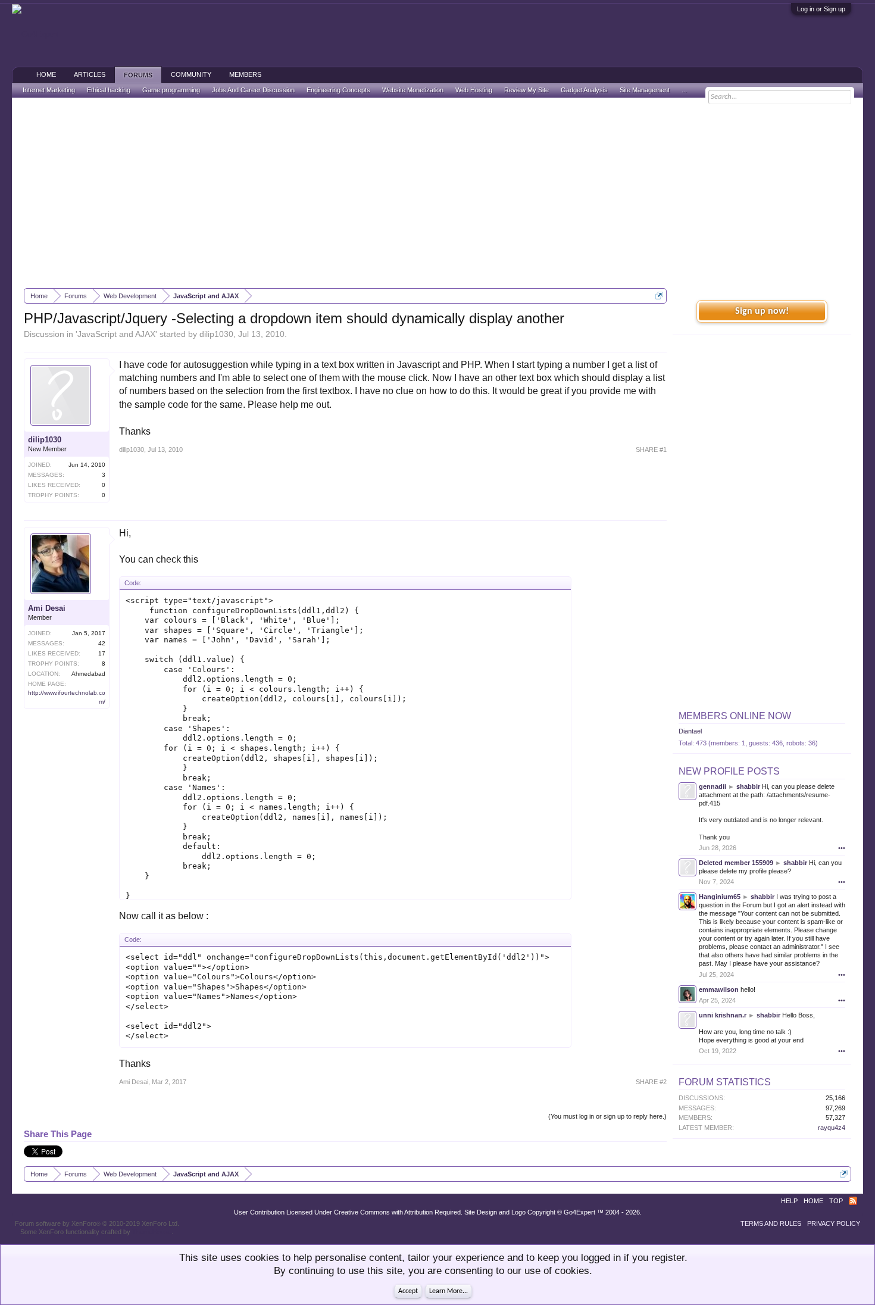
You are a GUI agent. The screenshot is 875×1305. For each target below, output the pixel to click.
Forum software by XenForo (97, 1223)
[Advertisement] (437, 193)
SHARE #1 (651, 449)
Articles (89, 74)
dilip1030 (216, 334)
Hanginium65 (719, 896)
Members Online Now (735, 716)
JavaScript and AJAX (116, 334)
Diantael (690, 731)
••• (841, 847)
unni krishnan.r (722, 1015)
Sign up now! (762, 311)
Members (245, 74)
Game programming (171, 89)
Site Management (645, 89)
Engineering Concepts (338, 89)
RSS (853, 1201)
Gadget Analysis (584, 89)
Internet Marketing (49, 89)
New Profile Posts (729, 771)
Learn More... (448, 1291)
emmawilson (719, 989)
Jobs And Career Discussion (253, 89)
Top (836, 1200)
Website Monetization (412, 89)
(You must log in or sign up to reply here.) (607, 1116)
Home (46, 74)
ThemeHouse (151, 1231)
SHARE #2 (651, 1081)
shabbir (748, 786)
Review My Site (526, 89)
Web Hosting (473, 89)
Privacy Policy (833, 1223)
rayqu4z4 (831, 1127)
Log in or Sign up (821, 9)
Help (789, 1200)
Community (191, 74)
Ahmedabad (88, 673)
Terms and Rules (770, 1223)
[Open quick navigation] (659, 295)
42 (101, 643)
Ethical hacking (108, 89)
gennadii (712, 786)
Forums (138, 75)
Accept (408, 1291)
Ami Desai (46, 608)
